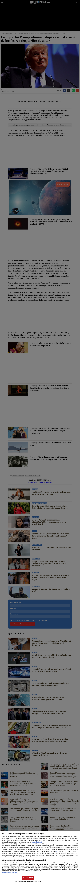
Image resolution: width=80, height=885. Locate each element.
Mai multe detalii (37, 842)
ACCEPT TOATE (28, 877)
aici (57, 851)
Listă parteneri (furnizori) (10, 872)
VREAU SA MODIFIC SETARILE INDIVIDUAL (27, 881)
